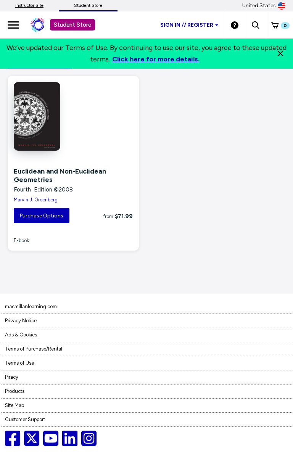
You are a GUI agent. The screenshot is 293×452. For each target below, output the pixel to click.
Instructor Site (29, 5)
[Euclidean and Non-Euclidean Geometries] (73, 116)
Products (14, 391)
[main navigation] (13, 24)
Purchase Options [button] (41, 215)
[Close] (280, 53)
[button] (255, 24)
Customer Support (25, 419)
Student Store (88, 5)
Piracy (11, 377)
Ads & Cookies (21, 335)
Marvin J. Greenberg (36, 200)
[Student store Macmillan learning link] (43, 24)
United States (259, 5)
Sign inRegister (186, 25)
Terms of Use (19, 363)
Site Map (14, 405)
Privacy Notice (21, 320)
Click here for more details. (156, 59)
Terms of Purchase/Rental (33, 349)
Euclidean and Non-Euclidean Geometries (60, 175)
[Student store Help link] (234, 24)
